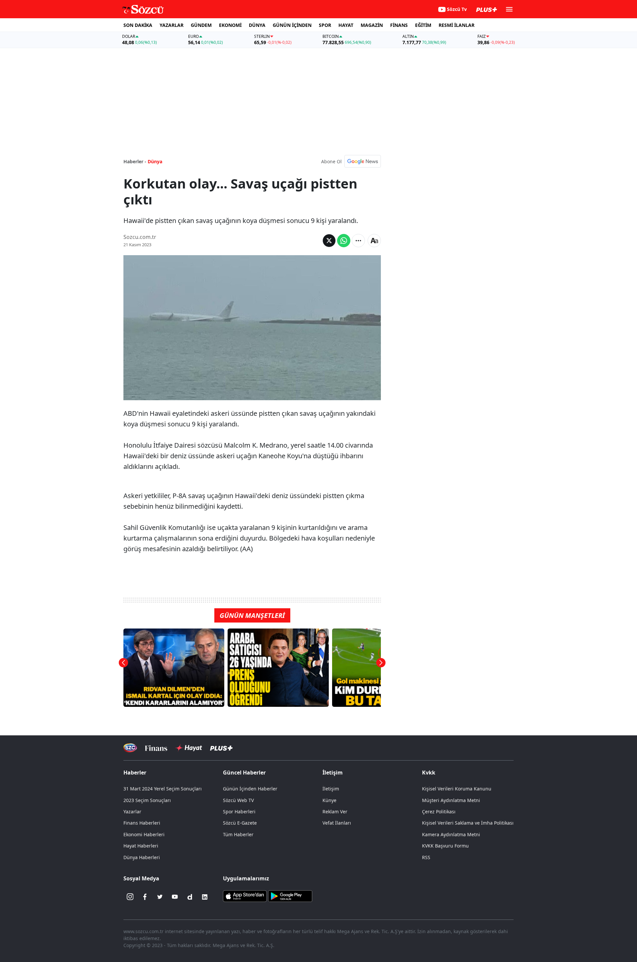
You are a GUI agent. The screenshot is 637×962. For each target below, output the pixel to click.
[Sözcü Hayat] (188, 748)
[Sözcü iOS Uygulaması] (245, 895)
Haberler (134, 772)
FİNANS (399, 25)
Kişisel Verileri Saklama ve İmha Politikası (468, 823)
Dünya (155, 161)
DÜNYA (257, 25)
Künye (329, 800)
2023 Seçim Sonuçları (147, 800)
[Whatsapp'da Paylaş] (343, 240)
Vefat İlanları (336, 823)
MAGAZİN (372, 25)
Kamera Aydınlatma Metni (451, 834)
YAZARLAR (171, 25)
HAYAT (345, 25)
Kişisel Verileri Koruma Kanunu (456, 788)
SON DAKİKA (137, 25)
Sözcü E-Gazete (240, 823)
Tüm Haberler (238, 834)
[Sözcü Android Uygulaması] (290, 895)
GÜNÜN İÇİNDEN (292, 25)
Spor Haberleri (239, 811)
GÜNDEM (201, 25)
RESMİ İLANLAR (456, 25)
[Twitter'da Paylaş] (329, 240)
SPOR (325, 25)
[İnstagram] (130, 897)
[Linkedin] (204, 897)
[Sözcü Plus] (221, 748)
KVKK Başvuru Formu (445, 846)
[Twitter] (160, 897)
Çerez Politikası (439, 811)
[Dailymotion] (189, 897)
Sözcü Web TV (238, 800)
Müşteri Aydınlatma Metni (451, 800)
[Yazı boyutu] (374, 240)
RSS (426, 857)
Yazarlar (132, 811)
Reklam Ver (334, 811)
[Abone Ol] (362, 161)
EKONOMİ (230, 25)
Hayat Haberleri (140, 846)
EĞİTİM (423, 25)
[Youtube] (174, 897)
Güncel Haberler (244, 772)
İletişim (330, 788)
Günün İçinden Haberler (250, 788)
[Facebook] (145, 897)
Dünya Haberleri (141, 857)
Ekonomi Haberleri (144, 834)
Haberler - (134, 161)
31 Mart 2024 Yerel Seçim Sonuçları (162, 788)
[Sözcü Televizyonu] (130, 747)
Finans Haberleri (141, 823)
